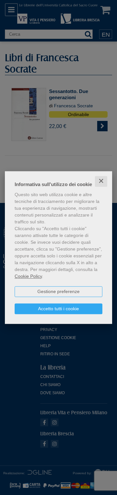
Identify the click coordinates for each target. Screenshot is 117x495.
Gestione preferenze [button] (58, 291)
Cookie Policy (28, 276)
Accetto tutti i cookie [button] (58, 308)
